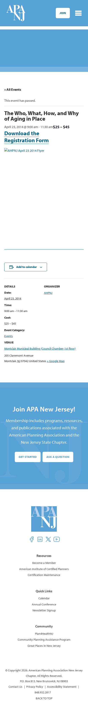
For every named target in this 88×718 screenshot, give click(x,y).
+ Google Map (56, 361)
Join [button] (63, 13)
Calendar (44, 598)
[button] (31, 539)
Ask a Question (57, 457)
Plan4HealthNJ (44, 634)
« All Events (12, 89)
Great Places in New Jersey (44, 646)
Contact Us (15, 687)
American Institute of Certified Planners (44, 569)
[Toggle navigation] (78, 13)
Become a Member (44, 563)
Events (8, 336)
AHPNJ (48, 293)
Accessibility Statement (61, 687)
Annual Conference (44, 604)
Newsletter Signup (44, 610)
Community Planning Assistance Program (44, 639)
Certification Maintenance (44, 575)
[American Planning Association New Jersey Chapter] (15, 13)
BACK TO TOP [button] (44, 698)
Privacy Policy (34, 687)
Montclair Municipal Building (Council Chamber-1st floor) (40, 348)
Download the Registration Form (26, 137)
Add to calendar (26, 267)
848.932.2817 (43, 692)
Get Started (28, 457)
